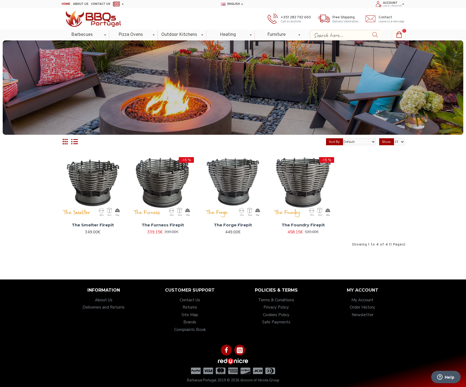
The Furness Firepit (163, 224)
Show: (386, 142)
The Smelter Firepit (93, 224)
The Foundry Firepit (303, 224)
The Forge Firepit (233, 224)
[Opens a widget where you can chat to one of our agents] (446, 377)
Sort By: (334, 142)
